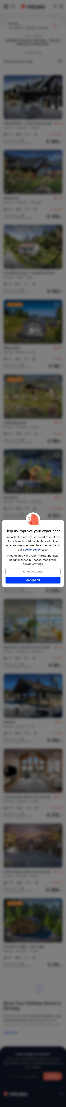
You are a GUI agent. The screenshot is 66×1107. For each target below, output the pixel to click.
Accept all (33, 580)
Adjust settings (33, 571)
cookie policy (32, 549)
